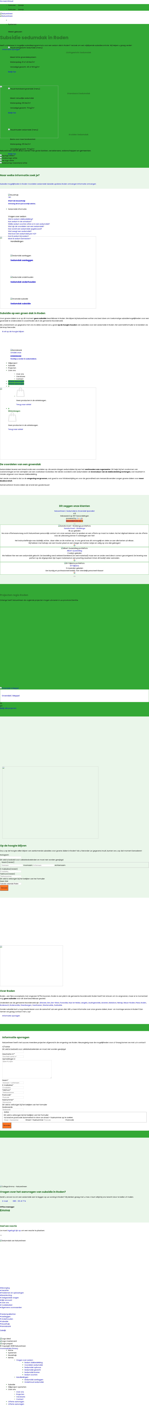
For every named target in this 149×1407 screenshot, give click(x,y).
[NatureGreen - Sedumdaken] (6, 14)
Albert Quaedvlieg (74, 551)
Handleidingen (22, 1377)
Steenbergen (26, 1005)
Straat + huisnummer (34, 1120)
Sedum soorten (30, 1375)
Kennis (11, 1357)
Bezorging (5, 1288)
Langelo (84, 1003)
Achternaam (60, 865)
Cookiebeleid (6, 1305)
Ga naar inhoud (6, 1)
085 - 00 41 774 (6, 1251)
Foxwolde (64, 1003)
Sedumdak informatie (17, 209)
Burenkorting (6, 1295)
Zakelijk (21, 5)
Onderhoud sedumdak (34, 1382)
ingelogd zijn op (14, 1230)
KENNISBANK (15, 356)
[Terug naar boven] (1, 1235)
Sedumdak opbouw (32, 1367)
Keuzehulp (5, 1324)
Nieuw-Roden (129, 1003)
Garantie (5, 1290)
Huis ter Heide (74, 1003)
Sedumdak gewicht (32, 1370)
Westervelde (48, 1005)
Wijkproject (12, 363)
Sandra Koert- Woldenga (74, 528)
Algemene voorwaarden (11, 1307)
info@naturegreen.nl (8, 1258)
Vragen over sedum (24, 1360)
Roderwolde (15, 1005)
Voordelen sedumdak (33, 1365)
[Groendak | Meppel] (9, 688)
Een (48, 1003)
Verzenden (6, 1125)
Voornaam (27, 865)
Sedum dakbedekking (33, 1362)
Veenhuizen (37, 1005)
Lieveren (104, 1003)
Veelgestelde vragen (10, 1298)
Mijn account (6, 1300)
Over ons (12, 370)
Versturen (4, 888)
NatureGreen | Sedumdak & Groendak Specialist (74, 511)
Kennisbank (6, 1326)
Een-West (55, 1003)
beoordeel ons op (73, 521)
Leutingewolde (94, 1003)
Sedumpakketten (8, 1314)
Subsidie (11, 365)
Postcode (70, 1120)
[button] (8, 386)
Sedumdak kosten (32, 1372)
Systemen (12, 24)
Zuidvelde (58, 1005)
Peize (138, 1003)
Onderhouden (7, 1319)
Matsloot (112, 1003)
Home (10, 1350)
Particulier (12, 5)
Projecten (12, 368)
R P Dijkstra (74, 566)
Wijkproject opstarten (17, 1387)
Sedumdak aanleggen (33, 1379)
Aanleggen (5, 1316)
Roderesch (4, 1005)
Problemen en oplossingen (12, 1293)
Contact (19, 379)
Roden (143, 1003)
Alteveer (43, 1003)
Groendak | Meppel (11, 695)
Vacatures (20, 376)
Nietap (120, 1003)
